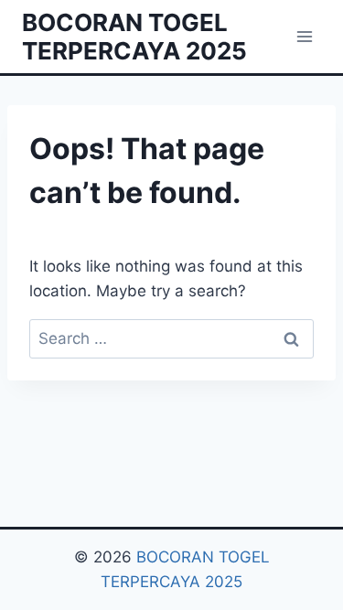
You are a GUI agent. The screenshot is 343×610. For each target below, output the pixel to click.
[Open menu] (304, 36)
